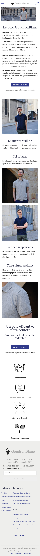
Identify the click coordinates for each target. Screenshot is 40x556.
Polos (3, 500)
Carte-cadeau (6, 510)
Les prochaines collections (21, 503)
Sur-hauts (4, 503)
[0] (36, 3)
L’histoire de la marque (20, 500)
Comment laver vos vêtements (23, 525)
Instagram (27, 553)
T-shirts (4, 493)
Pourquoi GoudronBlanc (21, 493)
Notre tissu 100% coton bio (22, 496)
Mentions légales (18, 535)
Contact (16, 528)
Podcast (18, 553)
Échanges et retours (19, 518)
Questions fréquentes (20, 514)
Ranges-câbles (6, 507)
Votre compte (17, 532)
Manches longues (7, 496)
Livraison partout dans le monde (24, 521)
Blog (11, 553)
